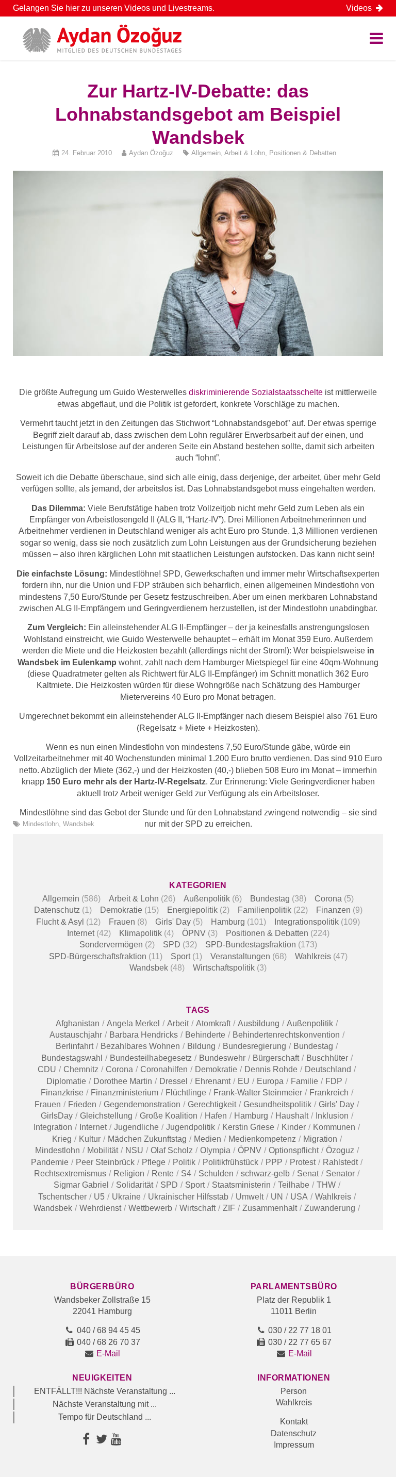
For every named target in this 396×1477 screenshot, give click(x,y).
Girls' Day (173, 921)
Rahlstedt (340, 1162)
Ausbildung (258, 1023)
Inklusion (332, 1115)
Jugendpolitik (190, 1127)
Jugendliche (136, 1127)
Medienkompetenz (262, 1139)
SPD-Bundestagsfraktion (250, 944)
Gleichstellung (106, 1115)
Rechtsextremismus (70, 1173)
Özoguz (340, 1150)
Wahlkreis (313, 956)
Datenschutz (57, 910)
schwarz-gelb (265, 1173)
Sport (180, 956)
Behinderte (205, 1034)
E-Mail (108, 1353)
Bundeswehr (222, 1058)
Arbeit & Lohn (244, 153)
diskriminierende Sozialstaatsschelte (256, 392)
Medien (207, 1139)
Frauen (122, 921)
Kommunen (334, 1127)
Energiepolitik (192, 910)
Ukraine (126, 1196)
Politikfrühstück (230, 1162)
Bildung (201, 1046)
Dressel (173, 1081)
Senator (340, 1173)
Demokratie (121, 910)
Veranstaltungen (240, 956)
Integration (53, 1127)
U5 (99, 1196)
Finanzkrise (62, 1092)
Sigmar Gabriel (81, 1184)
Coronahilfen (164, 1069)
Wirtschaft (197, 1208)
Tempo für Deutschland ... (104, 1417)
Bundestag (270, 898)
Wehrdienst (100, 1208)
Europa (270, 1081)
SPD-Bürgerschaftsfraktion (97, 956)
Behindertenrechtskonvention (286, 1034)
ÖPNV (194, 933)
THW (326, 1184)
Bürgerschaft (276, 1058)
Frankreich (329, 1092)
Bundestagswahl (72, 1058)
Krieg (62, 1139)
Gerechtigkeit (212, 1104)
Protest (303, 1162)
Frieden (82, 1104)
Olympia (215, 1150)
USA (299, 1196)
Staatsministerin (241, 1184)
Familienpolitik (264, 910)
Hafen (216, 1115)
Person (293, 1391)
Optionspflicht (294, 1150)
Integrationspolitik (306, 921)
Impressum (294, 1444)
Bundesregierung (254, 1046)
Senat (308, 1173)
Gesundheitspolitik (277, 1104)
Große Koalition (168, 1115)
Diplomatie (66, 1081)
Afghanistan (78, 1023)
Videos (361, 8)
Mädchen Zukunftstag (147, 1139)
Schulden (216, 1173)
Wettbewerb (150, 1208)
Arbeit (178, 1023)
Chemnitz (80, 1069)
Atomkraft (213, 1023)
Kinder (294, 1127)
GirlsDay (57, 1115)
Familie (304, 1081)
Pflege (154, 1162)
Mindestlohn (41, 824)
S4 (186, 1173)
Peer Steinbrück (105, 1162)
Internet (80, 933)
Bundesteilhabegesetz (151, 1058)
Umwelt (249, 1196)
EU (244, 1081)
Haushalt (291, 1115)
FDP (333, 1081)
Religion (128, 1173)
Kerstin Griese (248, 1127)
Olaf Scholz (172, 1150)
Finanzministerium (124, 1092)
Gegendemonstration (142, 1104)
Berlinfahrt (74, 1046)
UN (277, 1196)
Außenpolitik (207, 898)
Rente (163, 1173)
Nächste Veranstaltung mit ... (105, 1404)
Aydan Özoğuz (151, 153)
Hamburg (228, 921)
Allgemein (206, 153)
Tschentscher (62, 1196)
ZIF (229, 1208)
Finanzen (333, 910)
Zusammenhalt (269, 1208)
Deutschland (328, 1069)
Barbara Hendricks (143, 1034)
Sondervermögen (111, 944)
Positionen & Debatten (302, 153)
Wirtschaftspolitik (224, 967)
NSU (134, 1150)
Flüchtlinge (186, 1092)
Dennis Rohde (271, 1069)
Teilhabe (293, 1184)
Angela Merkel (133, 1023)
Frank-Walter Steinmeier (257, 1092)
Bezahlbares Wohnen (140, 1046)
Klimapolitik (140, 933)
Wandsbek (78, 824)
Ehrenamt (212, 1081)
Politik (184, 1162)
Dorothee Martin (122, 1081)
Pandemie (50, 1162)
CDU (47, 1069)
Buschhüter (327, 1058)
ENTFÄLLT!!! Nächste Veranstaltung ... (104, 1391)
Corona (328, 898)
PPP (274, 1162)
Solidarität (134, 1184)
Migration (320, 1139)
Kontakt (294, 1421)
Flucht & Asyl (60, 921)
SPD (171, 944)
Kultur (90, 1139)
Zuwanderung (329, 1208)
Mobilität (102, 1150)
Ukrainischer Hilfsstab (188, 1196)
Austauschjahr (76, 1034)
